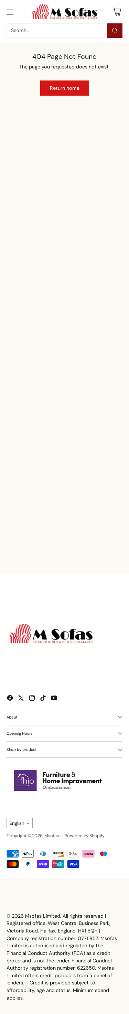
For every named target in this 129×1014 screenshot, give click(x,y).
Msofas (51, 836)
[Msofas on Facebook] (10, 699)
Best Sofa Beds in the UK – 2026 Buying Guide (52, 549)
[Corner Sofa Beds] (32, 199)
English (17, 823)
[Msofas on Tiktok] (43, 699)
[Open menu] (10, 11)
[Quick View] (105, 161)
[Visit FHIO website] (58, 780)
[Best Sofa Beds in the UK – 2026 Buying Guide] (56, 504)
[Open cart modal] (117, 11)
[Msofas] (64, 11)
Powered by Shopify (85, 836)
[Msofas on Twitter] (21, 699)
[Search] (114, 30)
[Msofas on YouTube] (54, 699)
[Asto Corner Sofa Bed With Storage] (89, 169)
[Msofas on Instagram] (32, 699)
